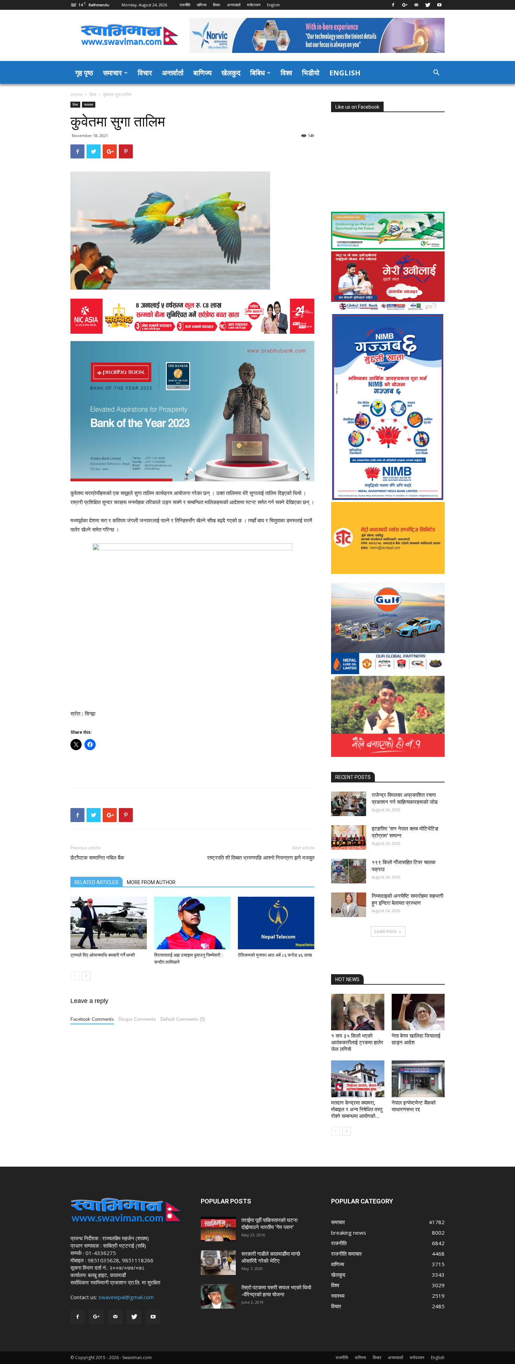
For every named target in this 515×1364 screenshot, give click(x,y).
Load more (386, 931)
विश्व (286, 72)
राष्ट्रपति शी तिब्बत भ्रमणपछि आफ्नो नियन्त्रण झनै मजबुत (260, 858)
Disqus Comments (137, 1019)
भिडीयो (311, 72)
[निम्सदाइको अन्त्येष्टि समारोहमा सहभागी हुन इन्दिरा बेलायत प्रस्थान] (348, 905)
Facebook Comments (92, 1019)
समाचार (112, 72)
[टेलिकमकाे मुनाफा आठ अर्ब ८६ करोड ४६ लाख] (276, 923)
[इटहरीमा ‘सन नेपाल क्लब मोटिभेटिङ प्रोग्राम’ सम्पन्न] (348, 837)
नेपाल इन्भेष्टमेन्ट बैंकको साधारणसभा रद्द (413, 1106)
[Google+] (404, 5)
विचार (216, 4)
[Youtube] (439, 5)
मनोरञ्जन (253, 4)
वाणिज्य (201, 4)
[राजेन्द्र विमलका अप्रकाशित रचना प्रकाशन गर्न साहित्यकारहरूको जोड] (348, 804)
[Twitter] (428, 5)
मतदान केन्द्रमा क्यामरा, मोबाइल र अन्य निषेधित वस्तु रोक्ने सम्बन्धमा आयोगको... (356, 1109)
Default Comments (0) (182, 1019)
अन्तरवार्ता (233, 4)
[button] (436, 73)
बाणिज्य (202, 72)
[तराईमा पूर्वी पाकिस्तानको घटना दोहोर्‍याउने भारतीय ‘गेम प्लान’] (218, 1229)
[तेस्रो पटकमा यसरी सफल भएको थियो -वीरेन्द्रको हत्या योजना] (218, 1296)
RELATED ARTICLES (96, 882)
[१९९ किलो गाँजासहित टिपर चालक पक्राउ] (348, 871)
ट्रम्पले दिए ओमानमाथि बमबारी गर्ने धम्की (102, 955)
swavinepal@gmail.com (126, 1297)
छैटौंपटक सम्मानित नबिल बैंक (97, 858)
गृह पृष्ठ (84, 72)
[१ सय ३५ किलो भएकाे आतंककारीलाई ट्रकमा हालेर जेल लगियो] (357, 1012)
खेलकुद (230, 72)
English (273, 4)
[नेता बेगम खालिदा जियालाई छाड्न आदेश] (418, 1012)
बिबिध (257, 72)
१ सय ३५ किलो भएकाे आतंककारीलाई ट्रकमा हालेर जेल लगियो (357, 1042)
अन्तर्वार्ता (173, 72)
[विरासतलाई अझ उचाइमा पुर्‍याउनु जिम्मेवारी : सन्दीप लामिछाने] (192, 923)
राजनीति (184, 4)
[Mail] (416, 5)
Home (76, 94)
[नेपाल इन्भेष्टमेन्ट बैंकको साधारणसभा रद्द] (418, 1078)
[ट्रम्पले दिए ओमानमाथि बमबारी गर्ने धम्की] (108, 923)
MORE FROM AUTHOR (151, 882)
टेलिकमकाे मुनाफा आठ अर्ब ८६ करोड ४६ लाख (275, 955)
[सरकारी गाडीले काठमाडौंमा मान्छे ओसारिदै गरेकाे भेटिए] (218, 1262)
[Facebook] (393, 5)
